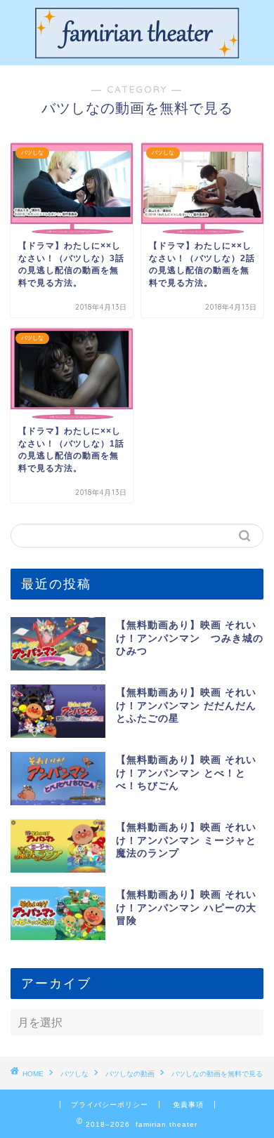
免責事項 (188, 1105)
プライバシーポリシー (109, 1105)
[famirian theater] (137, 54)
